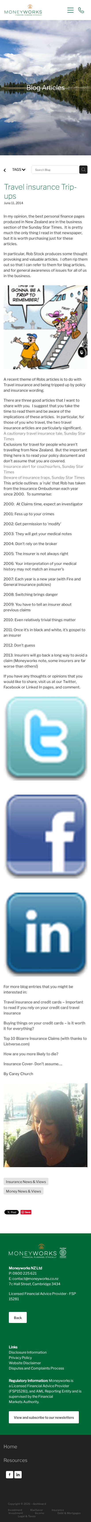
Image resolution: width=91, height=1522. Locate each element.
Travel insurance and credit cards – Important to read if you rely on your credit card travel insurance (43, 1007)
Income (39, 1513)
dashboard (39, 1503)
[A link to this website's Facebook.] (9, 1474)
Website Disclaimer (25, 1362)
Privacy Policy (20, 1357)
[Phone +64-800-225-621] (81, 10)
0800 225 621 (24, 1273)
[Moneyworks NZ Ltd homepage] (35, 10)
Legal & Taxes (27, 1516)
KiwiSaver (36, 1510)
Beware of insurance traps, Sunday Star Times (44, 477)
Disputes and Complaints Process (36, 1367)
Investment (16, 1513)
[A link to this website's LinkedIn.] (18, 1474)
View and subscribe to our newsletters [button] (44, 1417)
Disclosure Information (28, 1352)
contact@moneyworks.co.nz (35, 1278)
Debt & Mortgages (69, 1513)
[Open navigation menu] (70, 10)
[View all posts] (5, 170)
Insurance (58, 1510)
